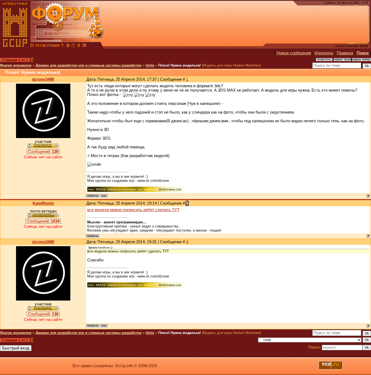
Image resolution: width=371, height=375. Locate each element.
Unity (150, 65)
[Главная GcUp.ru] (15, 46)
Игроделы (324, 53)
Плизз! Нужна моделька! (179, 65)
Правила (345, 53)
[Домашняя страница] (104, 196)
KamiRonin (43, 203)
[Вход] (62, 46)
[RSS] (84, 46)
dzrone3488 (43, 79)
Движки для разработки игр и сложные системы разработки (89, 65)
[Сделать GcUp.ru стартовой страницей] (68, 46)
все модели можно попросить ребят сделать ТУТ (133, 210)
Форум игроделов (16, 65)
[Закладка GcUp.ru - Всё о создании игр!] (73, 46)
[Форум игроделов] (32, 46)
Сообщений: (43, 151)
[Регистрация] (47, 46)
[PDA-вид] (78, 46)
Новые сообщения (293, 53)
